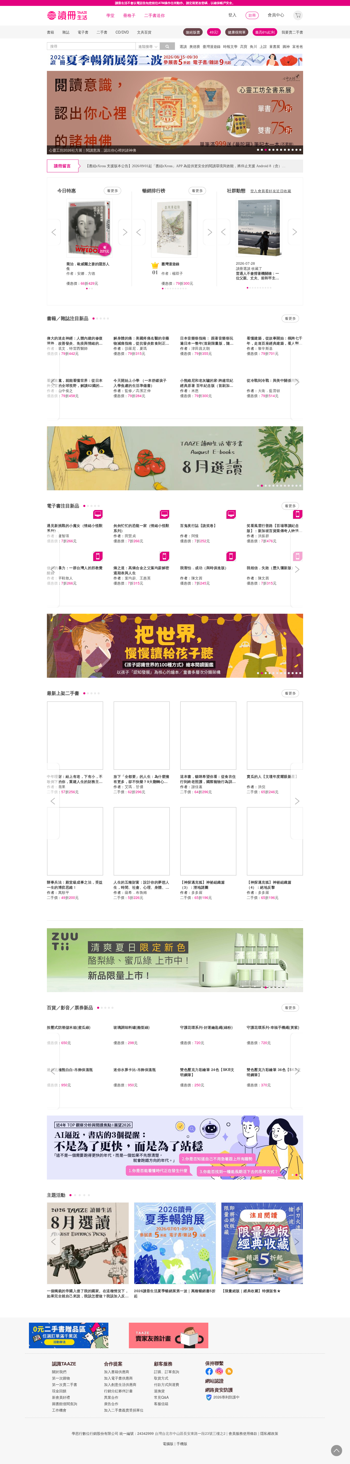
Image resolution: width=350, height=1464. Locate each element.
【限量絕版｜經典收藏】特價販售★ (251, 1290)
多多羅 (197, 892)
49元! (214, 32)
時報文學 (230, 46)
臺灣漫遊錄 (212, 46)
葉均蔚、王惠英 (138, 577)
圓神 (286, 46)
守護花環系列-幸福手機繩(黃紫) (273, 1027)
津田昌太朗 (200, 348)
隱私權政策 (269, 1433)
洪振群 (263, 535)
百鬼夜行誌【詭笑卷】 (198, 525)
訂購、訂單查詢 (166, 1371)
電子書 (83, 32)
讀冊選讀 (243, 268)
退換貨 (159, 1390)
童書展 (274, 46)
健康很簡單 (237, 32)
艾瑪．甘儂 (134, 786)
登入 (232, 15)
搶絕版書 (193, 32)
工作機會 (59, 1410)
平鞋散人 (65, 577)
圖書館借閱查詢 (64, 1403)
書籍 (50, 32)
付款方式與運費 (166, 1384)
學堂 (110, 15)
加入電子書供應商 (118, 1378)
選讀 (183, 46)
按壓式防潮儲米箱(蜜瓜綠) (69, 1027)
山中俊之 (65, 390)
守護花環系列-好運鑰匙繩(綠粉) (206, 1027)
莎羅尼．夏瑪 (136, 348)
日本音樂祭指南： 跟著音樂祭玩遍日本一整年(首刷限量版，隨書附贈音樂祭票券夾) (207, 343)
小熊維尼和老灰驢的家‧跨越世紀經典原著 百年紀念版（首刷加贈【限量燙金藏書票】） (206, 385)
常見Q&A (161, 1397)
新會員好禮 (61, 1397)
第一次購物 (61, 1378)
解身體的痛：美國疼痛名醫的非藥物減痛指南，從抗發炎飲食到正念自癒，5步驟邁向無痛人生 (141, 343)
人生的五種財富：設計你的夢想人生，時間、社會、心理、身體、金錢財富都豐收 (141, 887)
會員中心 (276, 15)
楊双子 (177, 273)
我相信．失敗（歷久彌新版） (271, 567)
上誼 (263, 46)
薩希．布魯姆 (136, 892)
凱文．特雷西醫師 (73, 348)
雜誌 (65, 32)
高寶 (243, 46)
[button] (298, 15)
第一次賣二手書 (64, 1384)
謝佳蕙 (197, 786)
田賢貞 (130, 535)
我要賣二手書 (292, 32)
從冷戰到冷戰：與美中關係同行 (273, 380)
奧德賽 (194, 46)
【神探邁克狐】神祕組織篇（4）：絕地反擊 (269, 884)
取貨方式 (161, 1378)
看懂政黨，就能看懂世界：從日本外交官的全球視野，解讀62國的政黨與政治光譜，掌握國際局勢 (75, 385)
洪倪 (261, 786)
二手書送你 (154, 15)
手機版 (182, 1443)
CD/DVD (122, 32)
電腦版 (168, 1443)
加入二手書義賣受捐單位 (123, 1410)
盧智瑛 (63, 535)
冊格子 (129, 15)
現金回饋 (59, 1390)
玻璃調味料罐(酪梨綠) (132, 1027)
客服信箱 (161, 1403)
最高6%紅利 (265, 32)
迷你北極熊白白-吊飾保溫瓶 (70, 1069)
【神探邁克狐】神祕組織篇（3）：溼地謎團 (202, 884)
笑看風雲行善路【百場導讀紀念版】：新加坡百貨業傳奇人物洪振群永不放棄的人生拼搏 (275, 530)
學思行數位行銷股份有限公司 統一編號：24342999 (113, 1433)
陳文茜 (197, 577)
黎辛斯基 (265, 348)
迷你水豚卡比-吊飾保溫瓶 (135, 1069)
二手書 (102, 32)
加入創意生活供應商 (120, 1384)
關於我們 (59, 1371)
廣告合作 (111, 1403)
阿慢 (195, 535)
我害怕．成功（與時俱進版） (204, 567)
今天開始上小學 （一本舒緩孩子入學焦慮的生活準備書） (140, 383)
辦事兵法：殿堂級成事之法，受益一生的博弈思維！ (75, 884)
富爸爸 (297, 46)
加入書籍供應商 (116, 1371)
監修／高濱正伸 (138, 390)
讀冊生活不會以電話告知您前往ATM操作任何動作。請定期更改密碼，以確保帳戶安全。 (175, 3)
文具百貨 (144, 32)
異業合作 (111, 1397)
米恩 (195, 390)
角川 (253, 46)
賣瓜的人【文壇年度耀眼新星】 (273, 776)
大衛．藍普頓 (269, 390)
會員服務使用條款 (243, 1433)
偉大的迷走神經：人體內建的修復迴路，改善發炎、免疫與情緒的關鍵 (75, 343)
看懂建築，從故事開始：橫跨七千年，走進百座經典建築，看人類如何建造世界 (275, 343)
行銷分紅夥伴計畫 (118, 1390)
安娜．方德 (86, 273)
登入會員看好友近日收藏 (270, 190)
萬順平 (63, 892)
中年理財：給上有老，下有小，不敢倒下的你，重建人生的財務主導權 (75, 781)
